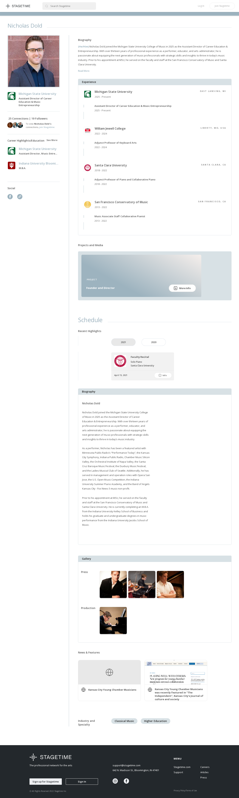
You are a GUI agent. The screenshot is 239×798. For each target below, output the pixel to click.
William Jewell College (110, 128)
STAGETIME (18, 6)
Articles (204, 772)
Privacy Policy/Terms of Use (185, 790)
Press (203, 777)
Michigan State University (113, 92)
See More (52, 140)
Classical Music (124, 721)
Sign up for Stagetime (45, 781)
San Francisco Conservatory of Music (121, 202)
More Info (185, 288)
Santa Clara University (111, 165)
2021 (123, 342)
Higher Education (155, 721)
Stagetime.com (182, 767)
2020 (153, 342)
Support (178, 772)
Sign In (82, 781)
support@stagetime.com (126, 765)
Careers (204, 767)
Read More (83, 70)
